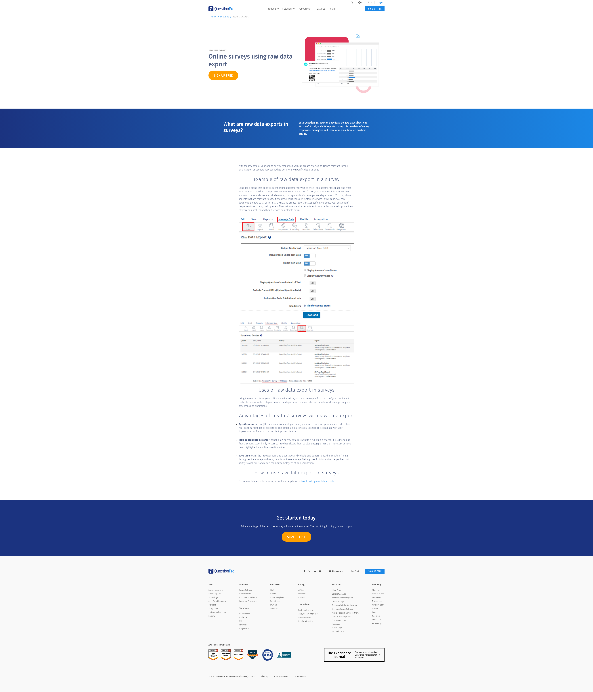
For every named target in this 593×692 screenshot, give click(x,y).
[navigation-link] (369, 2)
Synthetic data (338, 631)
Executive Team (378, 594)
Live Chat (354, 571)
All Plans (301, 590)
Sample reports (214, 594)
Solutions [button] (287, 8)
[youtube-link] (320, 571)
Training (273, 605)
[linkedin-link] (315, 571)
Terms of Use (300, 676)
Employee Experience (248, 601)
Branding (212, 605)
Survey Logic (337, 628)
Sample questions (215, 590)
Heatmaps (336, 624)
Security (211, 616)
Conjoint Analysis (339, 594)
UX (240, 621)
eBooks (273, 594)
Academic (301, 597)
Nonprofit (301, 594)
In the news (376, 597)
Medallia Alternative (305, 621)
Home (214, 16)
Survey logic (213, 597)
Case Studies (275, 601)
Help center (338, 571)
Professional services (217, 612)
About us (376, 590)
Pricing (332, 8)
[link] (360, 2)
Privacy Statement (281, 676)
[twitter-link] (309, 571)
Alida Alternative (304, 617)
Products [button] (271, 8)
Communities (244, 614)
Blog (272, 590)
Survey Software (245, 590)
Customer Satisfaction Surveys (344, 605)
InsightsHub (244, 628)
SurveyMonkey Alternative (308, 614)
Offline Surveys (338, 601)
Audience (243, 617)
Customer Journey (339, 620)
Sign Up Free (296, 537)
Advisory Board (378, 605)
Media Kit (376, 616)
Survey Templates (277, 597)
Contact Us (376, 620)
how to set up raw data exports (317, 481)
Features (320, 8)
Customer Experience (248, 597)
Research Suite (245, 594)
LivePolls (243, 625)
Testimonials (377, 601)
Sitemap (264, 676)
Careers (375, 609)
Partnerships (377, 623)
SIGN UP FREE (374, 9)
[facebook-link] (304, 571)
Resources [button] (304, 8)
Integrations (213, 609)
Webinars (274, 609)
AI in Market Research (217, 601)
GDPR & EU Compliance (341, 617)
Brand (374, 612)
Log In (380, 2)
